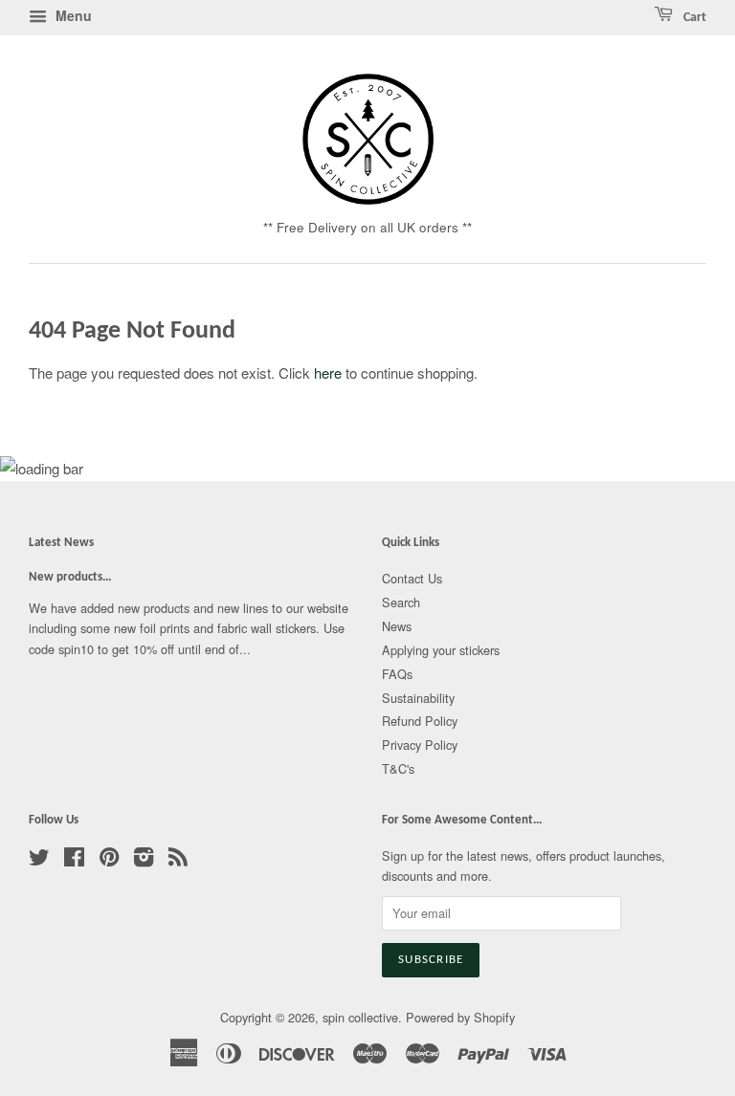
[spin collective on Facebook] (74, 860)
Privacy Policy (419, 744)
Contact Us (412, 578)
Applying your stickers (441, 650)
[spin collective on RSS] (178, 860)
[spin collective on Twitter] (39, 860)
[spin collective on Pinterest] (109, 860)
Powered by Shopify (460, 1017)
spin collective (360, 1017)
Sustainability (418, 698)
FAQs (397, 674)
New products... (70, 577)
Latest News (61, 543)
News (397, 626)
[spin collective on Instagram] (143, 860)
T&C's (398, 768)
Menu (72, 15)
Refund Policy (419, 721)
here (328, 372)
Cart (693, 17)
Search (401, 602)
